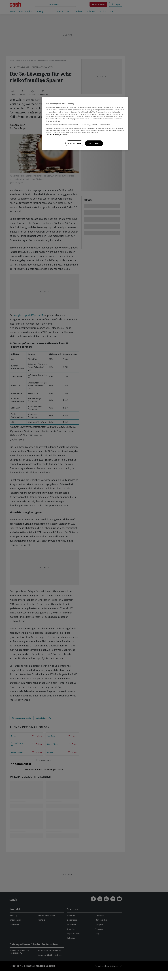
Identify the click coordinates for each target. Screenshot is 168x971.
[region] (85, 123)
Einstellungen (74, 143)
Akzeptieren (94, 143)
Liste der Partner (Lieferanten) (57, 135)
